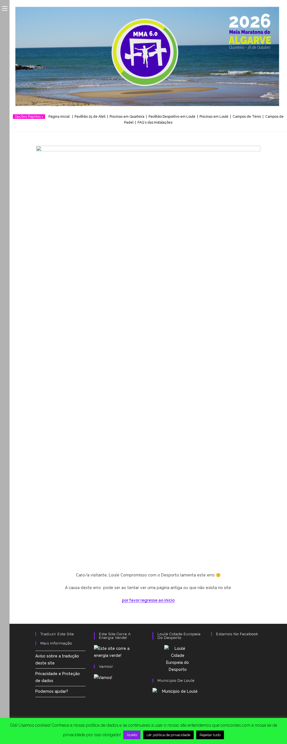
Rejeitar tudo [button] (210, 735)
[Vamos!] (103, 677)
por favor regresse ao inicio (148, 600)
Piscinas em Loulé (214, 117)
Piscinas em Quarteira (127, 117)
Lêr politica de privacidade (168, 735)
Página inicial (59, 117)
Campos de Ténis (247, 117)
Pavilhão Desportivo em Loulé (172, 117)
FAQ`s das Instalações (155, 122)
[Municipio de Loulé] (177, 706)
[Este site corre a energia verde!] (119, 651)
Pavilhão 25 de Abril (90, 117)
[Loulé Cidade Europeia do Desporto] (177, 659)
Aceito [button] (132, 735)
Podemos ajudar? (51, 691)
